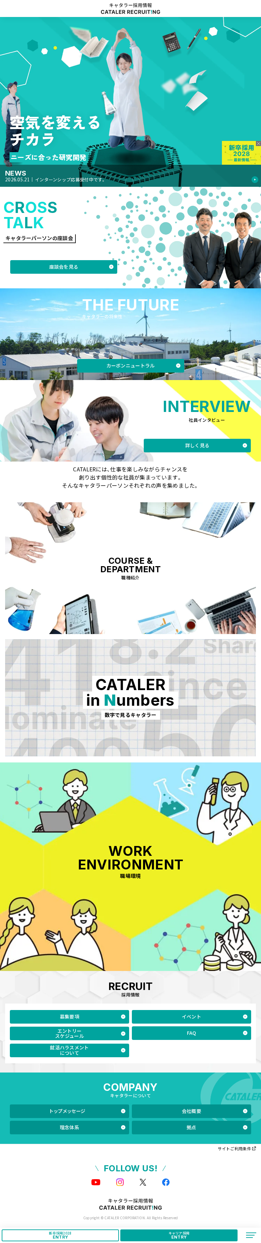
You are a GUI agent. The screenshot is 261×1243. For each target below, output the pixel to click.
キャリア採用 (179, 1235)
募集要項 (69, 1016)
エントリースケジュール (69, 1033)
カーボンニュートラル (130, 365)
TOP (248, 1217)
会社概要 (191, 1110)
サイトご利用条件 (234, 1148)
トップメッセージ (67, 1110)
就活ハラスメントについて (69, 1050)
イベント (191, 1016)
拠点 (191, 1127)
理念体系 (69, 1127)
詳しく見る (197, 445)
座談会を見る (64, 266)
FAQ (191, 1032)
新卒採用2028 (60, 1235)
